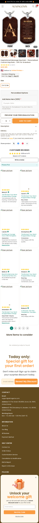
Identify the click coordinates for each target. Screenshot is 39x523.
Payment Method (8, 437)
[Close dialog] (36, 477)
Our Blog (5, 429)
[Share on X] (14, 143)
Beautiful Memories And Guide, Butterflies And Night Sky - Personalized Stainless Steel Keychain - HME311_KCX (10, 275)
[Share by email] (27, 143)
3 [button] (19, 328)
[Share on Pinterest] (23, 143)
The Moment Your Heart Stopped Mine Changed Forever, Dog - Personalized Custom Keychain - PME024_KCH (10, 195)
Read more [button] (5, 245)
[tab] (5, 53)
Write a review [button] (19, 160)
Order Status (6, 451)
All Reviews (5, 433)
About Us (5, 426)
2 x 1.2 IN (5, 85)
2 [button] (15, 328)
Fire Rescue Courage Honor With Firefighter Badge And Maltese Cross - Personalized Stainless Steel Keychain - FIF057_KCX (10, 235)
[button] (2, 6)
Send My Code (19, 512)
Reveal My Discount (26, 381)
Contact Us (6, 447)
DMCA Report (6, 462)
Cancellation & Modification (11, 458)
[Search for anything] (33, 6)
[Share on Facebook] (18, 143)
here (11, 138)
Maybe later (19, 516)
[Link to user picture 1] (10, 178)
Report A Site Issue (8, 466)
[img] (6, 190)
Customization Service (10, 455)
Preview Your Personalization (19, 115)
